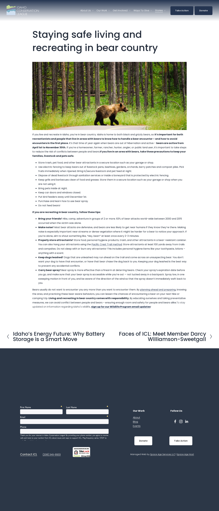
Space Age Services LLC (162, 454)
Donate (203, 10)
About (136, 417)
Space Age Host (185, 454)
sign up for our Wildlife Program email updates (120, 306)
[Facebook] (175, 421)
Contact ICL (28, 454)
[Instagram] (181, 421)
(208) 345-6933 (52, 454)
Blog (135, 421)
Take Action (182, 10)
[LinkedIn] (186, 421)
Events (136, 426)
